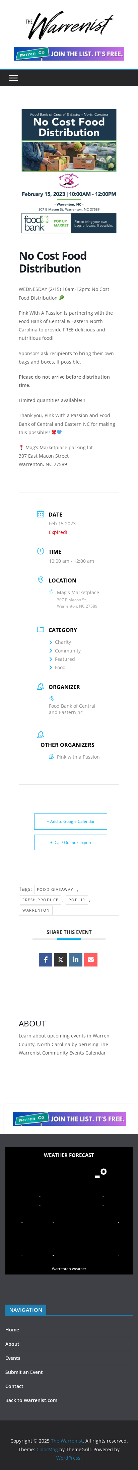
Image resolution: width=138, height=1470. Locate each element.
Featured (65, 659)
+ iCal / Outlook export (70, 842)
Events (12, 1358)
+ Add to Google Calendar (71, 821)
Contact (14, 1386)
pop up (77, 899)
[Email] (90, 959)
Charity (63, 642)
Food (60, 667)
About (12, 1344)
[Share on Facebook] (45, 959)
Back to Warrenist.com (31, 1400)
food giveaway (55, 889)
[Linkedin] (75, 959)
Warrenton (36, 910)
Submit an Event (24, 1372)
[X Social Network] (60, 959)
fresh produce (40, 899)
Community (68, 650)
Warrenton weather (69, 1268)
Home (12, 1329)
